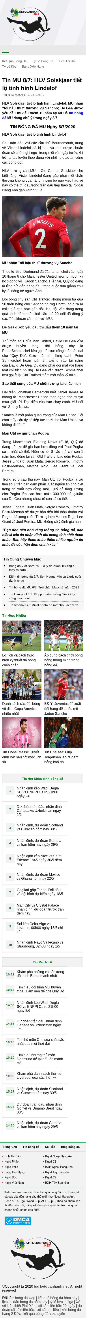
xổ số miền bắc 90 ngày (56, 1306)
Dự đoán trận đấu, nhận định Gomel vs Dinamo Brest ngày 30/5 (39, 1108)
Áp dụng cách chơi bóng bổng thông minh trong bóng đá (63, 660)
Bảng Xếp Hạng (33, 66)
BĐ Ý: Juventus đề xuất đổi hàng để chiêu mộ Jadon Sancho (62, 708)
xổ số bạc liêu (48, 1310)
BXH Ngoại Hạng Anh (59, 1167)
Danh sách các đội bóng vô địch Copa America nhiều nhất (21, 708)
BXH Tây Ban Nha (57, 1182)
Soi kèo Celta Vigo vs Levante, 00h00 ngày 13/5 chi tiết (40, 928)
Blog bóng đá (70, 1146)
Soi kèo (50, 1146)
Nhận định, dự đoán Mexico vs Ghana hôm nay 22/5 (38, 876)
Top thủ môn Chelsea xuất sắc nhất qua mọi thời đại (40, 1041)
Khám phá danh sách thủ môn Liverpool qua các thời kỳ (40, 1075)
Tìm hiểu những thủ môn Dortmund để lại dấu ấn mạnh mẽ (40, 1059)
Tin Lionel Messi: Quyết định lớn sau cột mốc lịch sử (21, 757)
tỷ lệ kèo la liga (61, 1302)
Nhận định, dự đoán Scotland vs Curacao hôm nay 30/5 (40, 827)
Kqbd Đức (10, 1177)
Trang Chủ (10, 1146)
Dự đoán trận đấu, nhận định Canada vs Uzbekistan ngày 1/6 (39, 811)
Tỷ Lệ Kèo (9, 66)
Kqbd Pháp (11, 1161)
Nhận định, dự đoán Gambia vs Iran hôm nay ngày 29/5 (39, 842)
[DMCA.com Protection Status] (17, 1224)
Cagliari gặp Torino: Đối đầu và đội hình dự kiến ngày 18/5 (40, 892)
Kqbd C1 (50, 1161)
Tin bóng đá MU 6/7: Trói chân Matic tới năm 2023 (44, 587)
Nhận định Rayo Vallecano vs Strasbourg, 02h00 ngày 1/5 (40, 944)
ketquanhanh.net (54, 1286)
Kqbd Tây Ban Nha (57, 1172)
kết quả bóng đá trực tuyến (44, 1314)
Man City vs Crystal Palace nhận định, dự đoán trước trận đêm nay (40, 909)
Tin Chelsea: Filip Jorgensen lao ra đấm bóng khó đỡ (61, 757)
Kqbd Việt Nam (14, 1182)
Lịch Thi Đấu (68, 61)
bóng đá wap (25, 1298)
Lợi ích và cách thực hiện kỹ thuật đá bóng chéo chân (19, 660)
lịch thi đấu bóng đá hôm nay (24, 1302)
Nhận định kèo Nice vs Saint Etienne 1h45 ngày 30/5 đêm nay (39, 860)
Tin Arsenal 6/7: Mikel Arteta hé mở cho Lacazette (43, 605)
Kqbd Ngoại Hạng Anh (59, 1156)
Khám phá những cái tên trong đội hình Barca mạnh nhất (40, 974)
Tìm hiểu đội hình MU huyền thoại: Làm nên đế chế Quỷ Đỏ (40, 989)
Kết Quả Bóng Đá (14, 61)
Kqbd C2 (50, 1177)
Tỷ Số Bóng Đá (42, 61)
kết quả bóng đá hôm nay (57, 1298)
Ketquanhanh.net (16, 1192)
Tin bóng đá (31, 1146)
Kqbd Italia (11, 1167)
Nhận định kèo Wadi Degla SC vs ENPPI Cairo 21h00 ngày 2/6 (38, 792)
